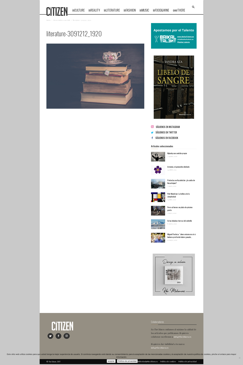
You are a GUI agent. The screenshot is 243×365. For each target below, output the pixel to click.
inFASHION (130, 10)
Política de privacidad (127, 361)
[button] (193, 7)
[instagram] (67, 336)
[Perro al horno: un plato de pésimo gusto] (158, 211)
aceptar (111, 361)
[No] (239, 357)
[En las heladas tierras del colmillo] (158, 224)
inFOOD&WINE (161, 10)
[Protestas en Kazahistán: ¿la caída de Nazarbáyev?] (158, 184)
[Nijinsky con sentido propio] (158, 157)
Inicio (48, 20)
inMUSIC (144, 10)
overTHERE (179, 10)
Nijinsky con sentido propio (177, 153)
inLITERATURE (112, 10)
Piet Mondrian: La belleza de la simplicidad (178, 195)
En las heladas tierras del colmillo (179, 220)
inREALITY (94, 10)
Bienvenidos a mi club (61, 20)
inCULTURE (78, 10)
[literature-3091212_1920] (95, 108)
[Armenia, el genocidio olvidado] (158, 170)
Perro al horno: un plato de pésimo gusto (179, 208)
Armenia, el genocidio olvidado (178, 166)
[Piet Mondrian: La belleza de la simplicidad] (158, 197)
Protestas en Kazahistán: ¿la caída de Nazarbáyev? (181, 181)
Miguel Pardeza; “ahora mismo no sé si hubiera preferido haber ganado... (181, 235)
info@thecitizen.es (182, 336)
